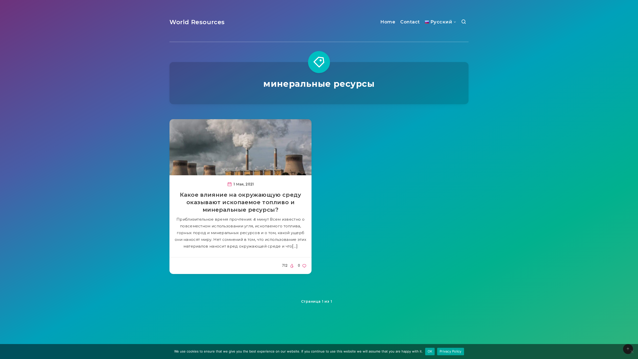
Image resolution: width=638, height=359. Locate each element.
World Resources (197, 22)
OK (430, 351)
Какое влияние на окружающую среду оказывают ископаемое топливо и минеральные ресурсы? (240, 202)
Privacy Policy (451, 351)
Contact (410, 22)
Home (387, 22)
